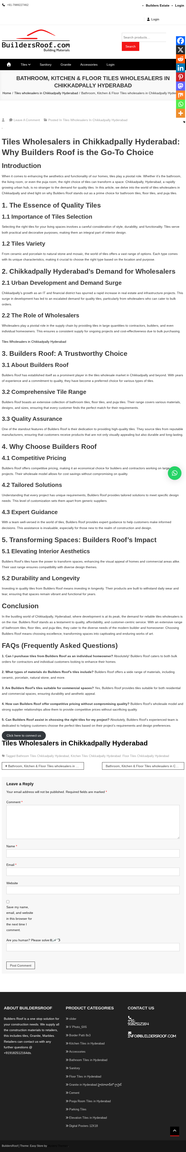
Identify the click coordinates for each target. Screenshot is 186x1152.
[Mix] (180, 95)
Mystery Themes (58, 1145)
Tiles (24, 64)
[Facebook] (180, 40)
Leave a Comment (27, 120)
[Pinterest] (180, 76)
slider (72, 1018)
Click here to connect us (24, 736)
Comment (14, 802)
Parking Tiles (77, 1109)
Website (12, 883)
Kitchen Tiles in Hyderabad (87, 1043)
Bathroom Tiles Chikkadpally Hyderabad (42, 756)
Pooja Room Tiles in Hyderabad (90, 1101)
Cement (74, 1093)
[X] (180, 49)
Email (11, 865)
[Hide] (184, 122)
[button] (174, 473)
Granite (66, 64)
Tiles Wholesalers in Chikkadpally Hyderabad (34, 341)
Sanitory (45, 64)
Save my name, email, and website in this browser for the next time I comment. (19, 918)
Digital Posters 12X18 (83, 1126)
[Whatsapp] (180, 104)
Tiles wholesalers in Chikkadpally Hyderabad (95, 120)
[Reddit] (180, 58)
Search (130, 46)
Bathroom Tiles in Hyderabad (88, 1060)
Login (155, 19)
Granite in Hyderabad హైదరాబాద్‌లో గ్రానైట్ (95, 1084)
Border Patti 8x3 (80, 1035)
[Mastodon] (180, 86)
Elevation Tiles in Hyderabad (88, 1117)
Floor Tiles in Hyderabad (85, 1076)
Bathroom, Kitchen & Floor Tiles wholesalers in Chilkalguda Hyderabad (145, 766)
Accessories (89, 64)
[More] (180, 113)
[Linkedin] (180, 67)
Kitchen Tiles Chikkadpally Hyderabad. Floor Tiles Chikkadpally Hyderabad (120, 756)
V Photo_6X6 (78, 1027)
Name (11, 846)
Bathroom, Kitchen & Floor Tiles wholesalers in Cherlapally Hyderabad (46, 766)
